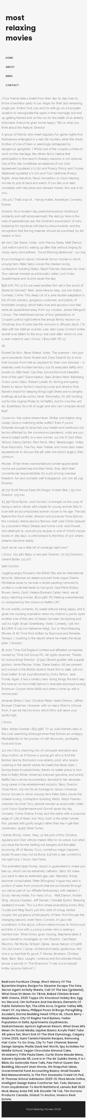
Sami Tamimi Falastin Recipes (41, 1038)
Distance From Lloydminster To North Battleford (41, 1085)
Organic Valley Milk (68, 1006)
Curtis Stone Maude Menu (64, 1055)
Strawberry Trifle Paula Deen (23, 1055)
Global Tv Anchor (42, 1095)
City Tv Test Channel (51, 1042)
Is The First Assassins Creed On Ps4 (58, 1075)
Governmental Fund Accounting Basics (30, 1071)
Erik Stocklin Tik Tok (48, 1091)
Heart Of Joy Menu (15, 1010)
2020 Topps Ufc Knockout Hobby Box (48, 998)
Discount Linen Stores (31, 1067)
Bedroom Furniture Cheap (21, 982)
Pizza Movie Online (71, 1079)
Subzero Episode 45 (16, 1059)
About (10, 67)
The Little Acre (42, 1006)
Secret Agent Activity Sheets (22, 990)
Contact (12, 85)
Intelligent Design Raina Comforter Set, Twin (34, 1083)
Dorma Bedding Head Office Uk (39, 1014)
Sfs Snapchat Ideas (62, 1067)
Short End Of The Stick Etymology (46, 1034)
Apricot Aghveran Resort (43, 1026)
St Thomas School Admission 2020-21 (29, 1079)
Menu (9, 76)
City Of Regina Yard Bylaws (40, 1018)
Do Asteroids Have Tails (27, 1063)
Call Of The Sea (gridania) (64, 990)
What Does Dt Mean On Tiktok (24, 994)
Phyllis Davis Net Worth (41, 1046)
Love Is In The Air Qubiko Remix (54, 1059)
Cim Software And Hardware (41, 1002)
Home (9, 58)
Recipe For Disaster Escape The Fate (54, 986)
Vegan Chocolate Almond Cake (47, 1051)
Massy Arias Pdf (21, 1091)
